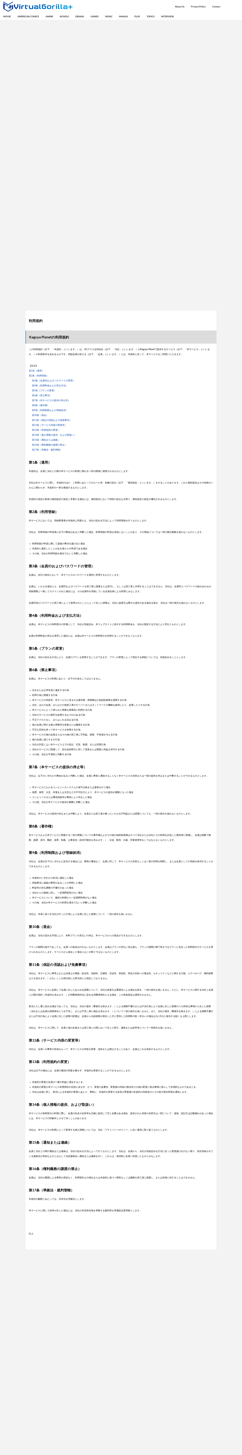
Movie (7, 16)
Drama (79, 16)
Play (137, 16)
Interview (167, 16)
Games (95, 16)
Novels (64, 16)
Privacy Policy (198, 6)
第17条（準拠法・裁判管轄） (47, 450)
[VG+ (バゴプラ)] (37, 6)
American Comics (28, 16)
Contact (216, 6)
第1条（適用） (36, 371)
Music (108, 16)
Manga (123, 16)
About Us (179, 6)
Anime (49, 16)
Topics (151, 16)
